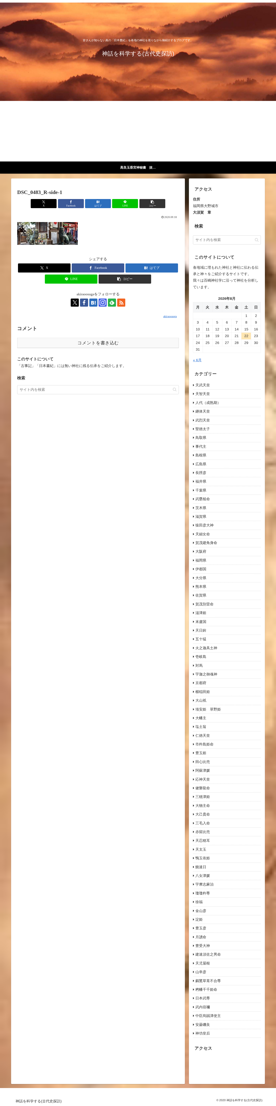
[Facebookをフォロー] (84, 303)
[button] (152, 203)
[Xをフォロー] (75, 303)
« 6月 (197, 360)
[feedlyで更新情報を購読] (112, 303)
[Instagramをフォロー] (103, 303)
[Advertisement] (138, 131)
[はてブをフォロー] (93, 303)
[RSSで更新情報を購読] (121, 303)
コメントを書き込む (98, 342)
